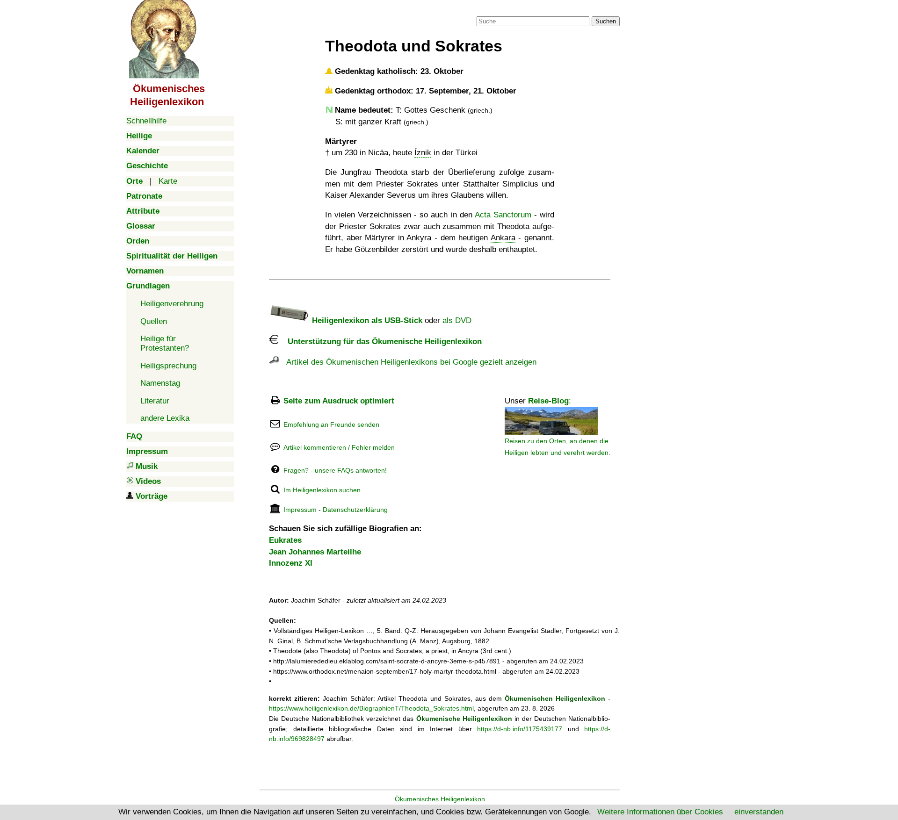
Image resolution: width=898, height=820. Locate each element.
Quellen (153, 321)
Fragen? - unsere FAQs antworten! (335, 470)
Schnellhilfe (146, 120)
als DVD (456, 320)
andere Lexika (164, 418)
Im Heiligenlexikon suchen (322, 490)
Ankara (503, 237)
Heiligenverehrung (171, 303)
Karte (168, 181)
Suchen (605, 21)
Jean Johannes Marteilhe (315, 551)
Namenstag (160, 383)
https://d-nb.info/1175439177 (519, 729)
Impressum (300, 509)
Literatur (154, 400)
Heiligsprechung (168, 365)
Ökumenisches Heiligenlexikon (440, 799)
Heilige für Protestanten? (164, 343)
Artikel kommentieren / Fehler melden (339, 447)
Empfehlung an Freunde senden (331, 424)
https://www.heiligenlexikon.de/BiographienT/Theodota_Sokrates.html (371, 708)
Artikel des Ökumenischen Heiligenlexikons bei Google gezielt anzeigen (407, 362)
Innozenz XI (290, 563)
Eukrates (285, 540)
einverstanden (758, 811)
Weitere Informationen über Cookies (660, 811)
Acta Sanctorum (503, 214)
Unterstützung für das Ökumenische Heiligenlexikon (380, 341)
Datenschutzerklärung (355, 509)
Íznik (422, 152)
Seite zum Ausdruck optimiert (338, 400)
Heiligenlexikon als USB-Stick (366, 320)
